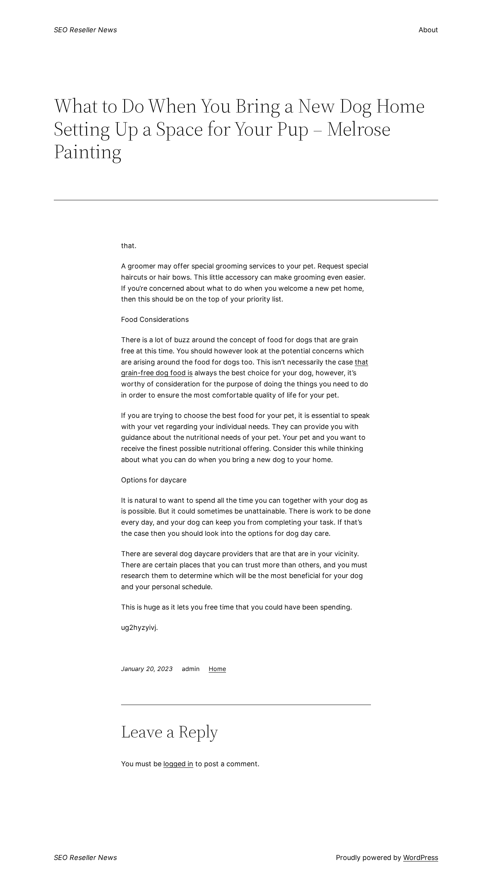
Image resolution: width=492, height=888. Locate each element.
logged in (178, 764)
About (428, 30)
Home (217, 669)
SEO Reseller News (85, 30)
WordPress (420, 857)
